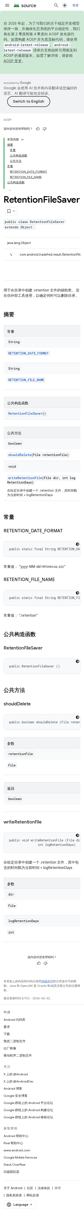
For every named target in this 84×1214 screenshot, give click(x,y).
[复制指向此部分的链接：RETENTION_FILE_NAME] (59, 580)
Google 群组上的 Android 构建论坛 (28, 1110)
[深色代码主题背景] (77, 544)
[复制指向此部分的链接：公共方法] (29, 690)
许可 (58, 1188)
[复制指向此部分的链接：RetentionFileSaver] (47, 648)
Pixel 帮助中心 (13, 1143)
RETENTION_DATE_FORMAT (28, 353)
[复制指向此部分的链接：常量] (18, 517)
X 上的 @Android (16, 1074)
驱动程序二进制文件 (18, 1055)
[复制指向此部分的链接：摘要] (18, 315)
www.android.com (17, 1150)
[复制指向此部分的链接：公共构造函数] (40, 634)
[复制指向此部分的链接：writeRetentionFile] (46, 822)
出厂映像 (10, 1048)
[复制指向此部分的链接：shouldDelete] (35, 704)
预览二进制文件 (15, 1041)
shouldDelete (19, 455)
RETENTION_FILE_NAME (26, 380)
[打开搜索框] (56, 5)
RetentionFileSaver (25, 413)
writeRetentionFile (25, 478)
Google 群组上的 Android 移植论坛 (28, 1117)
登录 (75, 5)
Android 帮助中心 (16, 1136)
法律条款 (44, 1188)
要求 (7, 1027)
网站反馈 (32, 1195)
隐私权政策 (14, 1195)
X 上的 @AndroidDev (18, 1081)
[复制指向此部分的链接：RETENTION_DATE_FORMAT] (67, 531)
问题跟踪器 (11, 1172)
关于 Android (13, 1188)
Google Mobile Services (20, 1157)
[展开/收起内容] (22, 139)
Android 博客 (13, 1089)
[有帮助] (37, 128)
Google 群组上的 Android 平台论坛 (28, 1103)
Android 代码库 (14, 1020)
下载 (7, 1034)
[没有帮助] (44, 128)
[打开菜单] (7, 5)
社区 (30, 1188)
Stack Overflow (15, 1165)
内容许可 (47, 981)
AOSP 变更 (13, 61)
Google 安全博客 (16, 1096)
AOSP (7, 120)
